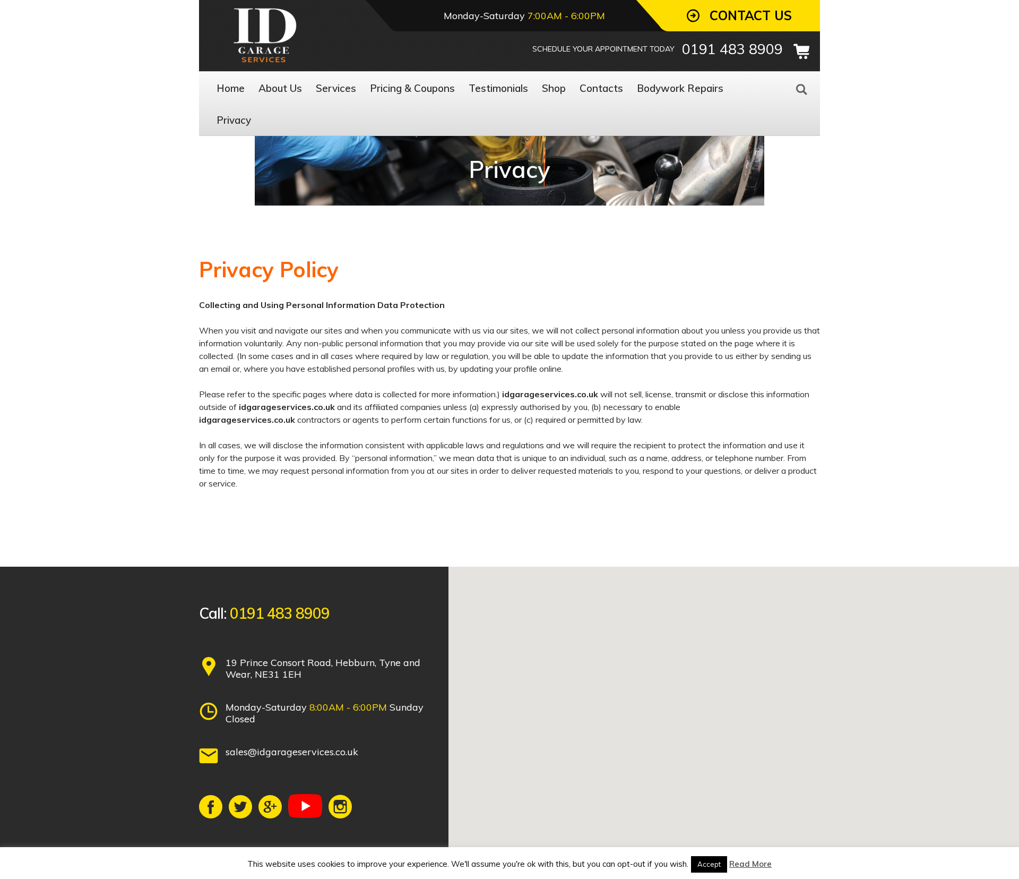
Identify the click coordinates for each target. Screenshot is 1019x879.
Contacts (601, 88)
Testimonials (498, 88)
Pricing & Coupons (412, 88)
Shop (554, 88)
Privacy (234, 120)
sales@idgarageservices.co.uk (292, 752)
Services (336, 88)
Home (231, 88)
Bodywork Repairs (680, 88)
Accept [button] (709, 864)
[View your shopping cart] (801, 51)
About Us (280, 88)
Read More (750, 864)
